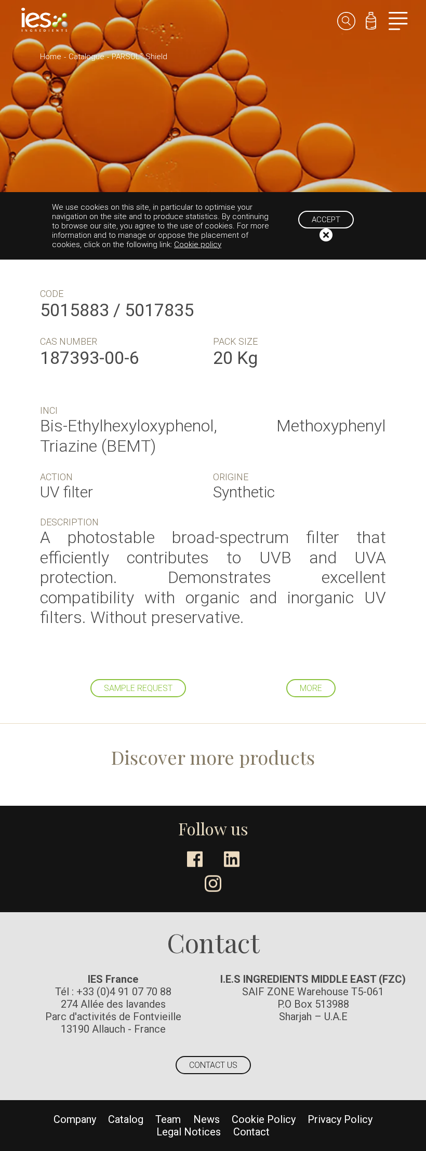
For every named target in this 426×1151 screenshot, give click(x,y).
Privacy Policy (340, 1119)
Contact (251, 1132)
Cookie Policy (264, 1119)
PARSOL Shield (139, 56)
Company (75, 1119)
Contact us (213, 1065)
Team (168, 1119)
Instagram (213, 883)
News (206, 1119)
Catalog (125, 1119)
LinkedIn (231, 859)
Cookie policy (197, 244)
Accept (326, 219)
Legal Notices (188, 1132)
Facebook (194, 859)
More (311, 688)
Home (50, 56)
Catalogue (86, 56)
